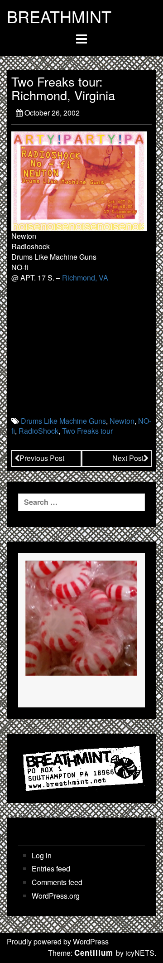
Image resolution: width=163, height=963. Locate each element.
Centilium (93, 952)
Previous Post (41, 458)
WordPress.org (56, 896)
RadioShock (38, 431)
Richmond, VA (85, 277)
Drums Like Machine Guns (63, 421)
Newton (122, 421)
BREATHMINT (59, 16)
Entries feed (51, 869)
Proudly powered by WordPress (58, 941)
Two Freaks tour (87, 431)
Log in (42, 856)
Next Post (128, 458)
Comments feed (57, 882)
